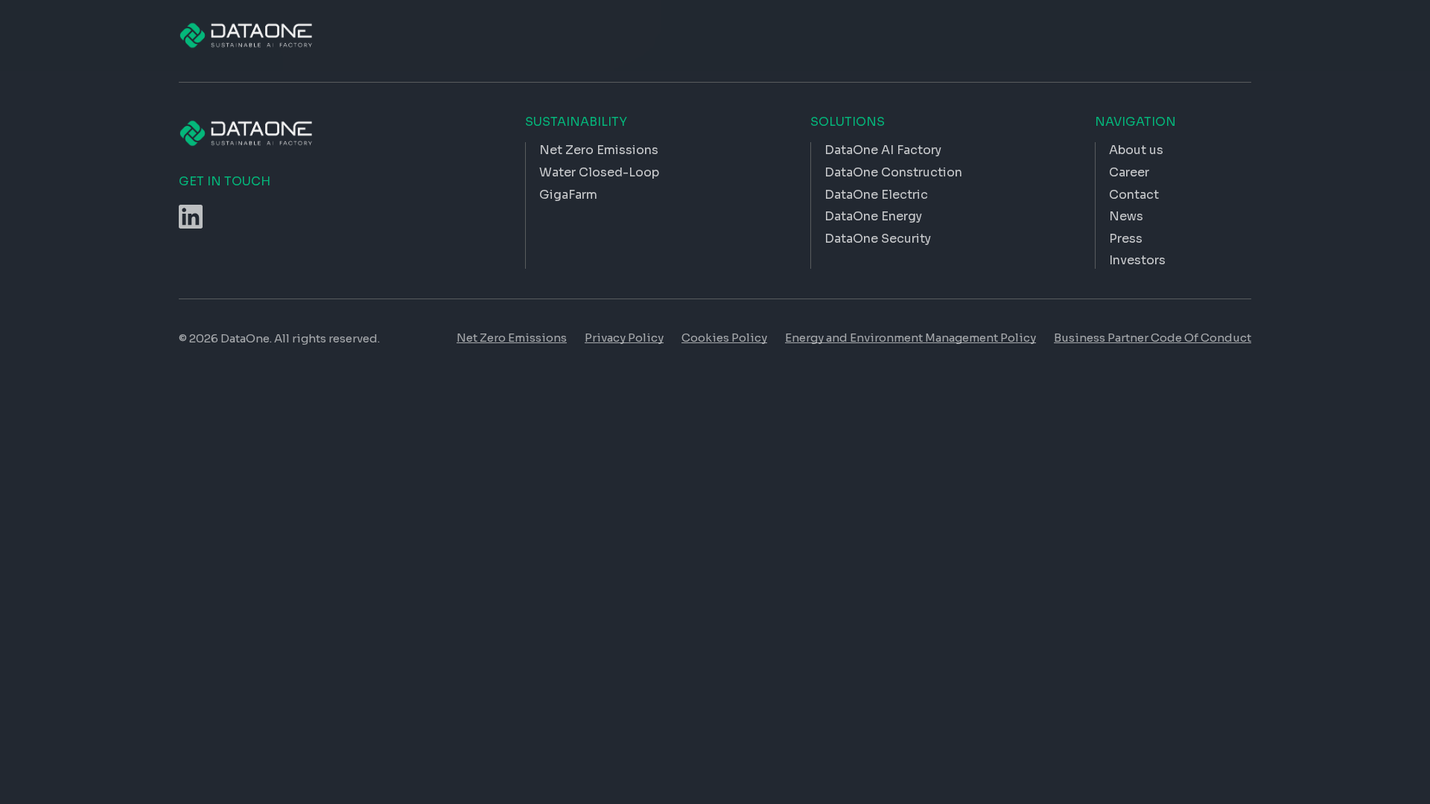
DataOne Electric (876, 194)
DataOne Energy (873, 216)
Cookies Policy (724, 338)
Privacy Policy (624, 338)
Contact (1134, 194)
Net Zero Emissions (512, 338)
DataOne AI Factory (882, 150)
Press (1126, 238)
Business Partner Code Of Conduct (1152, 338)
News (1126, 216)
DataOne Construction (893, 172)
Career (1129, 172)
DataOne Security (877, 238)
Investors (1137, 260)
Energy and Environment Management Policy (910, 338)
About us (1136, 150)
